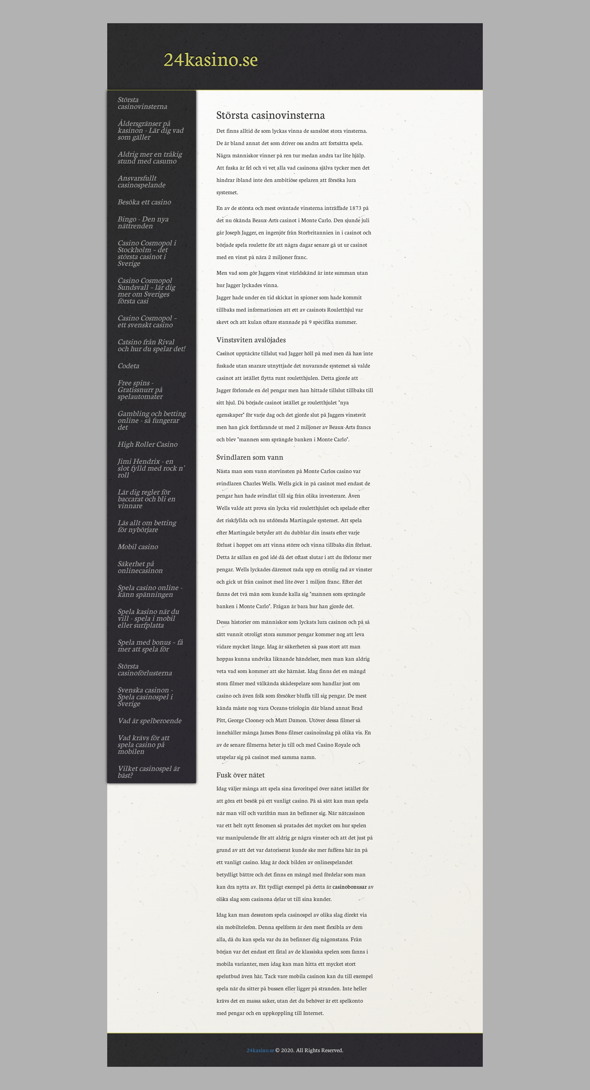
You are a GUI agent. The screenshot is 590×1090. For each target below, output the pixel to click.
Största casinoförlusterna (144, 669)
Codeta (128, 365)
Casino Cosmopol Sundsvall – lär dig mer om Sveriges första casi (146, 290)
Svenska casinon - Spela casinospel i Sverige (145, 696)
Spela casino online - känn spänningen (149, 590)
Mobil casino (137, 546)
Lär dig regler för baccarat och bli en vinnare (146, 498)
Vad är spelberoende (149, 720)
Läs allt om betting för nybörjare (146, 525)
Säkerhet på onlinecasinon (140, 566)
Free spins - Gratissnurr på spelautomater (139, 389)
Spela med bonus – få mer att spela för (150, 645)
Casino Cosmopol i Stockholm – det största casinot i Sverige (146, 253)
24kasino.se (260, 1049)
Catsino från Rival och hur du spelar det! (151, 344)
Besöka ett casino (144, 201)
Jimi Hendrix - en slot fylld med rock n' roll (150, 467)
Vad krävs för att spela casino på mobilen (143, 744)
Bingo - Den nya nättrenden (142, 222)
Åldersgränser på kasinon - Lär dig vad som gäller (150, 129)
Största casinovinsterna (142, 102)
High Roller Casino (147, 443)
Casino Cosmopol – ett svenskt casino (147, 321)
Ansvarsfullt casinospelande (141, 181)
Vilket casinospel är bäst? (148, 771)
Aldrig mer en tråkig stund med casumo (149, 157)
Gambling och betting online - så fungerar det (151, 419)
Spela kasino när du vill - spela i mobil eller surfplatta (148, 617)
